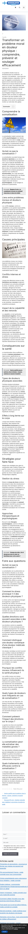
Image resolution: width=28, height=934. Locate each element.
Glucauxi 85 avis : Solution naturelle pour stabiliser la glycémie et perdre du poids (13, 802)
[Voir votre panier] (15, 7)
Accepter (4, 931)
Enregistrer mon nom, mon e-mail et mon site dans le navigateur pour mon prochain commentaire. (15, 847)
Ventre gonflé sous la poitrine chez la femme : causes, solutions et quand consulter (14, 796)
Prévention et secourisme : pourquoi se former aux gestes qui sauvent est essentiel (13, 866)
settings (16, 929)
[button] (20, 7)
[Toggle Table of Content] (12, 106)
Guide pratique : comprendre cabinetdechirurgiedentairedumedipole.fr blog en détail (14, 887)
